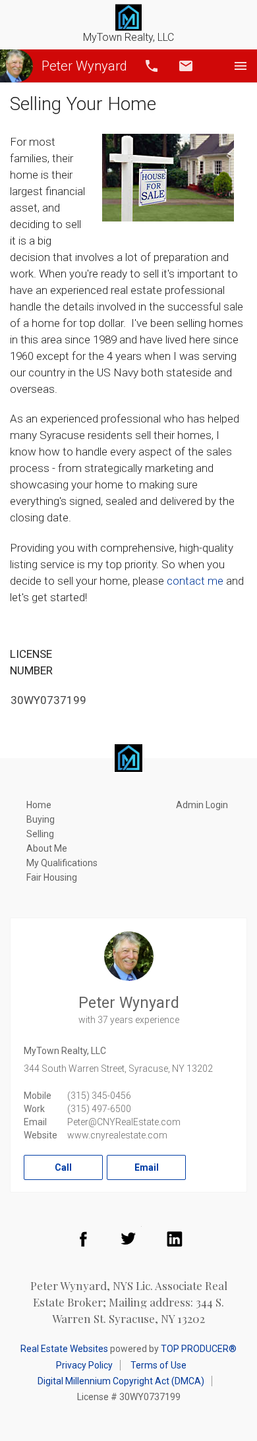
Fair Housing (51, 877)
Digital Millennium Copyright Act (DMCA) (121, 1381)
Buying (40, 819)
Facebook (83, 1238)
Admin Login (202, 805)
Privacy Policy (84, 1365)
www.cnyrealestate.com (117, 1135)
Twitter (128, 1238)
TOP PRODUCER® (199, 1348)
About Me (46, 848)
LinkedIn (174, 1238)
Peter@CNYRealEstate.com (124, 1122)
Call (151, 65)
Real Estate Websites (64, 1348)
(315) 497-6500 (99, 1108)
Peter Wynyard (84, 66)
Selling (40, 834)
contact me (195, 580)
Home (38, 805)
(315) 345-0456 (99, 1095)
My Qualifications (62, 863)
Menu (240, 65)
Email (185, 65)
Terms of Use (158, 1365)
